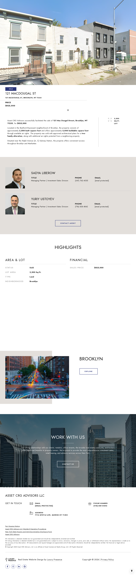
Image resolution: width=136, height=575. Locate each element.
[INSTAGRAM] (13, 566)
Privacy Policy (107, 559)
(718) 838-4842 (81, 206)
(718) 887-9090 (100, 506)
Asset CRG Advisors (12, 534)
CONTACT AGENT (68, 223)
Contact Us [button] (68, 464)
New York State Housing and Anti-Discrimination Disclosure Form (28, 532)
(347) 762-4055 (81, 180)
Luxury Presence (54, 559)
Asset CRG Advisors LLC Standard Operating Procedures (25, 529)
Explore (89, 371)
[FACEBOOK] (7, 566)
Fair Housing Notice (12, 526)
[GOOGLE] (25, 566)
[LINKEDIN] (19, 566)
